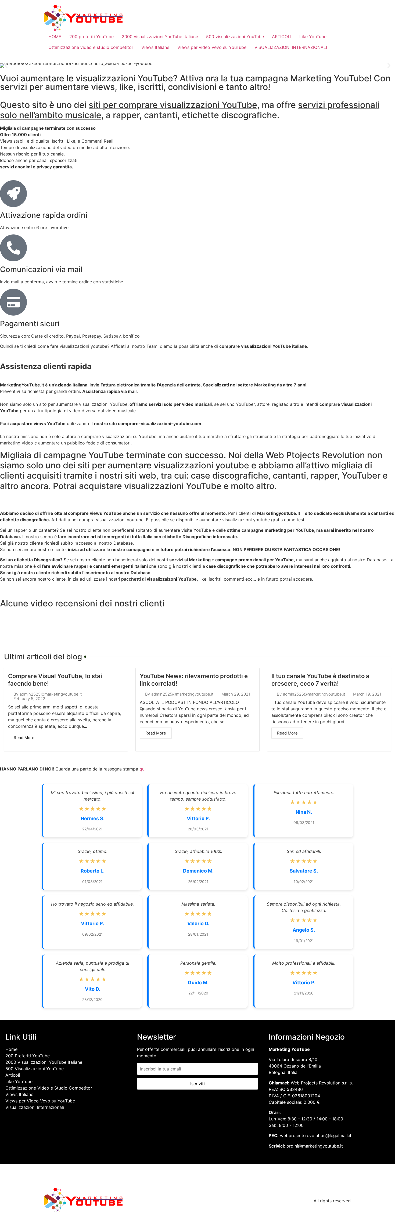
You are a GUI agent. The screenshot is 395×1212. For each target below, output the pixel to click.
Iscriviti (197, 1083)
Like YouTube (312, 36)
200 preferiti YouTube (91, 36)
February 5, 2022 (29, 699)
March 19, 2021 (367, 694)
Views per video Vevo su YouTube (211, 47)
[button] (6, 65)
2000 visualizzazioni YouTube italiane (160, 36)
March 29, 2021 (235, 694)
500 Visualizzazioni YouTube (34, 1068)
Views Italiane (155, 47)
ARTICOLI (281, 36)
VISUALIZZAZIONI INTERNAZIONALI (290, 47)
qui (142, 769)
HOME (54, 36)
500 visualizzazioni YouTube (235, 36)
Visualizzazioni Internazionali (34, 1107)
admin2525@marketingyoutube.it (51, 694)
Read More (24, 737)
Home (11, 1049)
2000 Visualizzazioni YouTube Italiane (43, 1062)
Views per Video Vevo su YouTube (40, 1101)
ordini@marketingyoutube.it (314, 1146)
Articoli (12, 1075)
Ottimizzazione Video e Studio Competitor (48, 1088)
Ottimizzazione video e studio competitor (90, 47)
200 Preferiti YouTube (27, 1055)
